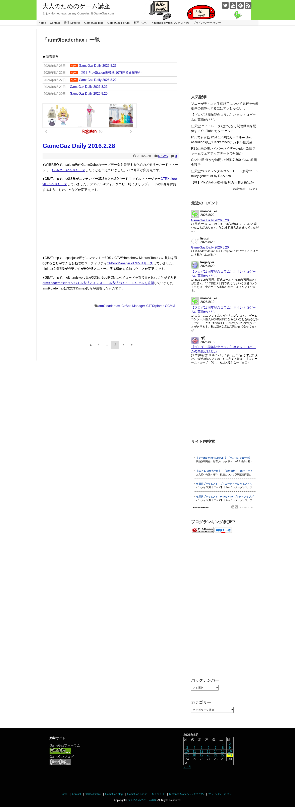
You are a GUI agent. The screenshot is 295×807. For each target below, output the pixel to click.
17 (187, 755)
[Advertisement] (111, 224)
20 (208, 755)
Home (42, 22)
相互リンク (141, 22)
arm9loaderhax (109, 306)
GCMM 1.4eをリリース (68, 170)
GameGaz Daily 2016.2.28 (79, 145)
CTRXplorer (154, 306)
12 (201, 751)
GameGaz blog (94, 22)
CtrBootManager (133, 306)
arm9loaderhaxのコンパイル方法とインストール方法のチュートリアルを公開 (98, 283)
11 (194, 751)
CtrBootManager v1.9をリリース (130, 263)
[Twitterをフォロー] (225, 5)
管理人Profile (72, 22)
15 (223, 751)
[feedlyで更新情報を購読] (240, 5)
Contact (55, 22)
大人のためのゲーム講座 (76, 6)
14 (216, 751)
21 (216, 755)
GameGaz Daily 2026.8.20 (210, 220)
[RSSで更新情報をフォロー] (248, 5)
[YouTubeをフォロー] (233, 5)
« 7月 (187, 767)
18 (194, 755)
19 (201, 755)
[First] (90, 345)
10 (187, 751)
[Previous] (99, 345)
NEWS (163, 156)
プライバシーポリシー (207, 22)
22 (223, 755)
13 (208, 751)
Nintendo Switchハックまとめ (170, 22)
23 (230, 755)
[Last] (131, 345)
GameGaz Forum (118, 22)
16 (230, 751)
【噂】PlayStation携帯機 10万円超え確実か (222, 182)
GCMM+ (171, 306)
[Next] (123, 345)
